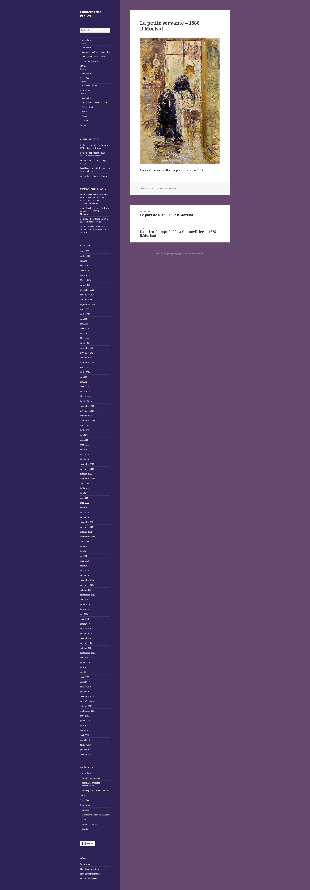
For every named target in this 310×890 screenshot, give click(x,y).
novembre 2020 (87, 585)
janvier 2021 (86, 575)
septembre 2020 (87, 594)
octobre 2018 (86, 706)
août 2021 (84, 541)
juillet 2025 (85, 314)
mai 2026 (84, 265)
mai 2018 (84, 730)
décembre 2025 (87, 290)
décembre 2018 (87, 696)
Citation (85, 120)
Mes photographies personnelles (96, 52)
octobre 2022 (86, 473)
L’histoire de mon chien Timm (95, 102)
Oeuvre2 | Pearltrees (90, 219)
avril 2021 (84, 561)
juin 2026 (84, 261)
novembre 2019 (87, 643)
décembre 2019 (87, 638)
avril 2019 (84, 677)
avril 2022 (84, 503)
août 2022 (84, 483)
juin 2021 (84, 551)
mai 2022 (84, 498)
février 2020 (85, 628)
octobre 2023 (86, 415)
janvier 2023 (86, 459)
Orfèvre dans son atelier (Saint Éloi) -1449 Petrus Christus (94, 229)
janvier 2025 (86, 343)
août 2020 (84, 599)
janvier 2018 (86, 749)
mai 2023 (84, 440)
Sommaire (86, 47)
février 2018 (85, 744)
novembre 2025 (87, 294)
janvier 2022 (86, 517)
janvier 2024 (86, 401)
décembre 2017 (87, 754)
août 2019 (84, 657)
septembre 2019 (87, 653)
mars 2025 (85, 333)
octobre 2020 (86, 590)
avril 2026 (84, 270)
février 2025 (85, 338)
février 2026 (85, 280)
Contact (83, 125)
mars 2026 (85, 275)
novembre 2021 (87, 527)
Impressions (85, 92)
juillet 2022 (85, 488)
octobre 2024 (86, 357)
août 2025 (84, 309)
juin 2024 (84, 377)
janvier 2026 (86, 285)
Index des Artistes (89, 86)
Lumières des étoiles (90, 14)
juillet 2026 (85, 256)
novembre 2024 (87, 352)
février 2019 (85, 686)
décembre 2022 (87, 464)
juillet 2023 (85, 430)
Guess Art (84, 79)
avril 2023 (84, 444)
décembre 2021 (87, 522)
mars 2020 (85, 623)
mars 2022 (85, 507)
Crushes (83, 67)
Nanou (84, 116)
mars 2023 (85, 449)
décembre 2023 (87, 406)
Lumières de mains (90, 61)
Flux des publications (90, 869)
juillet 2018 (85, 720)
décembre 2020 (87, 580)
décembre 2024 (87, 348)
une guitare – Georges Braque (94, 176)
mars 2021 (85, 565)
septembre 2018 (87, 711)
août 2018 (84, 715)
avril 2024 (84, 386)
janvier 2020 (86, 633)
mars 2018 (85, 740)
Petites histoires (88, 107)
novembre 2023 (87, 411)
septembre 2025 (87, 304)
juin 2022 (84, 493)
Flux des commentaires (90, 873)
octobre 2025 (86, 299)
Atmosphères (86, 41)
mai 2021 (84, 556)
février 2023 (85, 454)
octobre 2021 (86, 532)
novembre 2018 (87, 701)
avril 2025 (84, 328)
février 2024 (85, 396)
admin (160, 188)
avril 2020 (84, 619)
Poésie (84, 111)
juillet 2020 (85, 604)
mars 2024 (85, 391)
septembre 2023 (87, 420)
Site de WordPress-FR (90, 878)
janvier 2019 (86, 691)
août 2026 (84, 251)
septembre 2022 (87, 478)
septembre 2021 (87, 536)
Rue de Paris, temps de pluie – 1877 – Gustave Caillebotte (93, 200)
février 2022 (85, 512)
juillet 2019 (85, 662)
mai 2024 (84, 382)
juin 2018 (84, 725)
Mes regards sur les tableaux (94, 56)
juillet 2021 (85, 546)
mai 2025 (84, 323)
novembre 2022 (87, 469)
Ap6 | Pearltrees (88, 208)
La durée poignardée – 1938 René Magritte (94, 211)
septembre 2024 (87, 362)
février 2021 (85, 570)
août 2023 (84, 425)
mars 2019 (85, 682)
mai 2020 (84, 614)
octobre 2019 (86, 648)
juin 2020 (84, 609)
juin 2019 (84, 667)
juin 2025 (84, 319)
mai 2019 (84, 672)
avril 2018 (84, 735)
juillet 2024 (85, 372)
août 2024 (84, 367)
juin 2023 (84, 435)
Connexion (85, 864)
